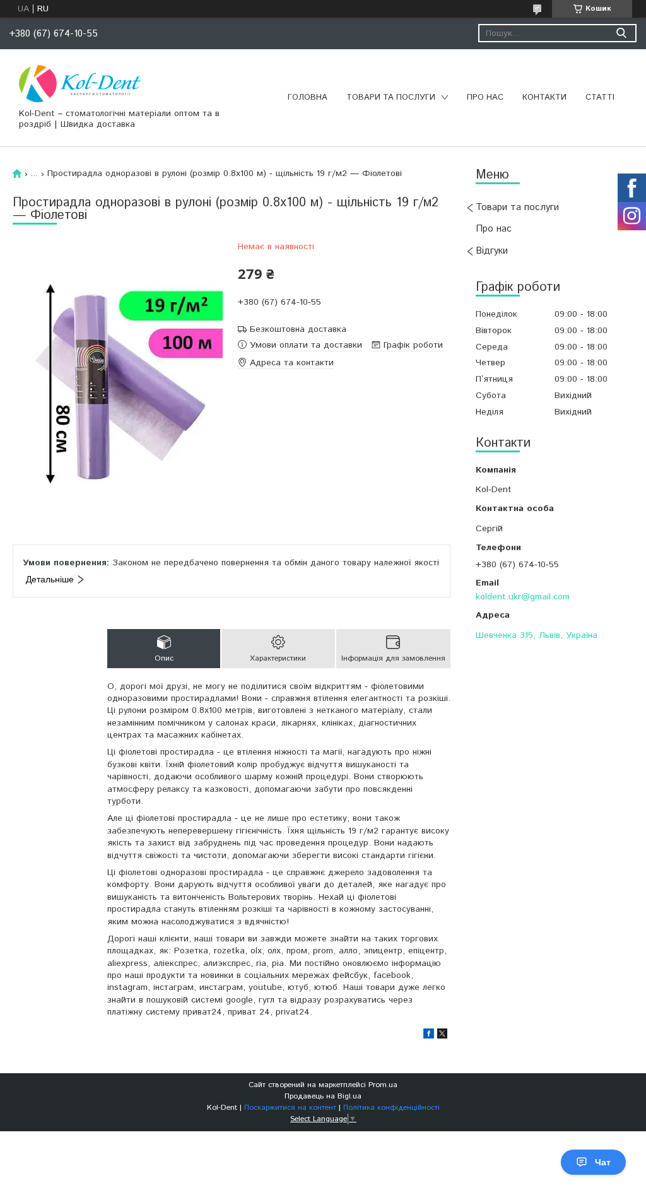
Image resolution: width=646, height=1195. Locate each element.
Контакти (544, 97)
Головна (307, 97)
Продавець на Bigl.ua (323, 1096)
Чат (603, 1162)
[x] (442, 1036)
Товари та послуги (390, 97)
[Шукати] (621, 33)
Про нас (485, 97)
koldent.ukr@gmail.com (523, 597)
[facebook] (428, 1036)
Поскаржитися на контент (290, 1107)
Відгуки (492, 250)
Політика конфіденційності (391, 1107)
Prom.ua (382, 1085)
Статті (599, 97)
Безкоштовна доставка (298, 329)
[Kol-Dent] (80, 83)
